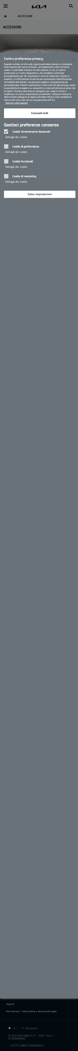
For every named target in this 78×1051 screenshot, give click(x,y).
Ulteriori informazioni (16, 103)
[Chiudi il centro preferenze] (73, 60)
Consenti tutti (39, 113)
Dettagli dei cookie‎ (16, 137)
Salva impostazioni (40, 194)
